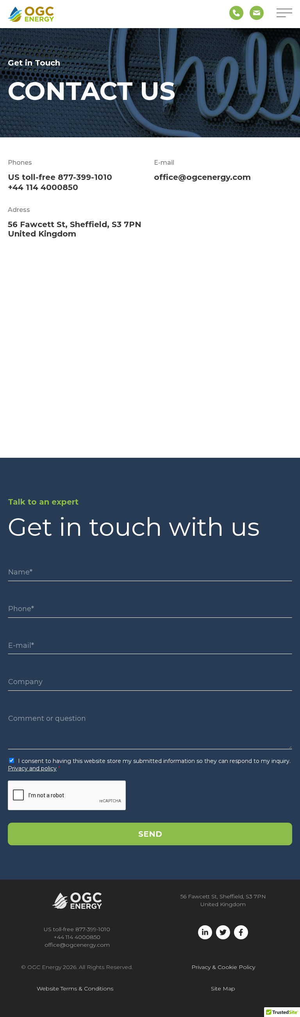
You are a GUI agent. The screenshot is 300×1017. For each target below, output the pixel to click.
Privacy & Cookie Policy (223, 967)
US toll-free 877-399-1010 (60, 177)
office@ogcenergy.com (202, 177)
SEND (150, 834)
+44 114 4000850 (43, 187)
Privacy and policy (32, 768)
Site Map (223, 988)
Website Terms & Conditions (75, 988)
